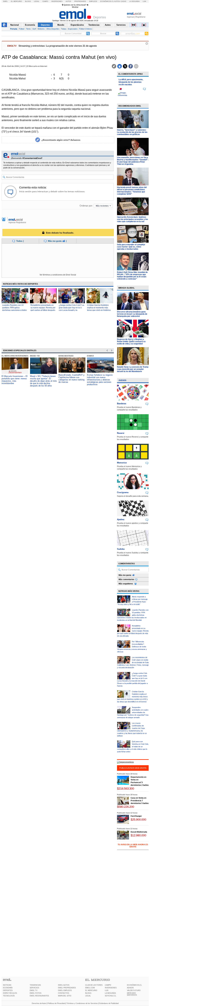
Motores (41, 29)
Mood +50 (35, 356)
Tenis (28, 29)
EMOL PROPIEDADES (67, 988)
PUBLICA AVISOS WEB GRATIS (132, 768)
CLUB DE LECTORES (93, 985)
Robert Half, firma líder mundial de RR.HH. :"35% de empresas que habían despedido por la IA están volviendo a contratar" (132, 275)
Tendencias (93, 25)
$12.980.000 (138, 835)
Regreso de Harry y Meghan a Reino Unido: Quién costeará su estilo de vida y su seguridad (131, 341)
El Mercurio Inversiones (15, 356)
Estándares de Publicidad (109, 1003)
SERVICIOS (34, 988)
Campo (45, 1)
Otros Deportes (52, 29)
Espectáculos (77, 25)
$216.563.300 (125, 788)
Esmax (90, 356)
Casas (123, 1)
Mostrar (75, 7)
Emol (5, 1)
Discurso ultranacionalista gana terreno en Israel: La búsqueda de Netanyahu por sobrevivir (132, 314)
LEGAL (88, 996)
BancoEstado (66, 356)
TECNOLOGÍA (9, 996)
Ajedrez (120, 519)
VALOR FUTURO (134, 990)
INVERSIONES (111, 988)
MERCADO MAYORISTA (132, 994)
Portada (13, 29)
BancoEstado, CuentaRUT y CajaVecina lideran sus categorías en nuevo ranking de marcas (71, 378)
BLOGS (88, 993)
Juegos (122, 380)
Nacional (14, 25)
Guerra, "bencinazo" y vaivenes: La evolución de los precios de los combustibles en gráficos (132, 132)
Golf (34, 29)
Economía (30, 25)
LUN (106, 990)
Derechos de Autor (39, 1003)
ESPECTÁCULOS (10, 993)
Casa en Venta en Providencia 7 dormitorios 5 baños (140, 800)
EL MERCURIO (91, 990)
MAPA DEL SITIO (64, 996)
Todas (63, 29)
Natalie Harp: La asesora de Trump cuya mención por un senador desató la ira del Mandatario (132, 369)
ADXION (130, 988)
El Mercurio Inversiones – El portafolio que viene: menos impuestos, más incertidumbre (15, 380)
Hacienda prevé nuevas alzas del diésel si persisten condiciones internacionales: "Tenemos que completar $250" (132, 190)
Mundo (60, 25)
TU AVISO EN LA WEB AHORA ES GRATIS (133, 845)
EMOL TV (33, 990)
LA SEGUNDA (110, 993)
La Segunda (134, 1)
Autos (68, 1)
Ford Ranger (136, 816)
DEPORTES (7, 990)
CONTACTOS (63, 993)
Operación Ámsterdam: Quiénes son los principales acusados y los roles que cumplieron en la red (132, 219)
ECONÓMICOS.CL (134, 985)
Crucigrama (122, 492)
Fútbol (21, 29)
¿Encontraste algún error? (60, 140)
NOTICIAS (7, 985)
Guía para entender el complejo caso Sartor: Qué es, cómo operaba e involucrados (131, 246)
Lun (144, 1)
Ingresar (130, 17)
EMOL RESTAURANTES (39, 996)
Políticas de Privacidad (56, 1003)
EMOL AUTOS (63, 985)
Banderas (121, 403)
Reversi (120, 433)
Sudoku (121, 549)
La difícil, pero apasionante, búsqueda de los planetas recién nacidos (131, 82)
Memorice (122, 462)
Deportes (45, 25)
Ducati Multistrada (139, 832)
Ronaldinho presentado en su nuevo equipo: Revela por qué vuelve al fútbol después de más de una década (132, 631)
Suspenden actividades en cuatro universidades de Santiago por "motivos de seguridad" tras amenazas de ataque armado (132, 712)
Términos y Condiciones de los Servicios (82, 1003)
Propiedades (80, 1)
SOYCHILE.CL (110, 996)
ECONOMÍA (7, 988)
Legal (36, 1)
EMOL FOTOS (35, 993)
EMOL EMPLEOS (65, 990)
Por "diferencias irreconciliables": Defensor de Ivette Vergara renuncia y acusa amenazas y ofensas (132, 647)
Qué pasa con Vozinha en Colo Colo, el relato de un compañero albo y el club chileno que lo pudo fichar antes (133, 747)
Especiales (72, 29)
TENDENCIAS (35, 985)
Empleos (93, 1)
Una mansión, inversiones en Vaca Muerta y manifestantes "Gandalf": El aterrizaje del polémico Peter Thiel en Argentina (132, 160)
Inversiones (56, 1)
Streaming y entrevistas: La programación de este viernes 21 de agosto (58, 45)
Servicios (121, 25)
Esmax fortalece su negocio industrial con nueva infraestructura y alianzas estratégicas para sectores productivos (100, 380)
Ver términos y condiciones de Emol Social (58, 275)
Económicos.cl (107, 1)
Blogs (28, 1)
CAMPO (108, 985)
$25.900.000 (138, 819)
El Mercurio (16, 1)
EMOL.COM (90, 988)
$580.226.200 (125, 806)
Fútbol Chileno (85, 29)
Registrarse (140, 17)
